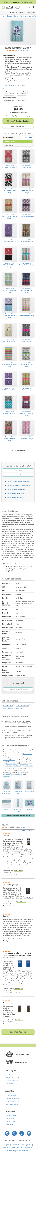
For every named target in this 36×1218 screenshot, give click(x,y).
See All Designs (11, 1116)
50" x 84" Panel (8, 705)
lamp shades (25, 773)
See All (15, 489)
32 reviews (24, 827)
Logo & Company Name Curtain (15, 993)
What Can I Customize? (18, 126)
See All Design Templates (17, 481)
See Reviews (22, 50)
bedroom (9, 764)
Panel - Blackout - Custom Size (12, 709)
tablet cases (17, 766)
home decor (24, 764)
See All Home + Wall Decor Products (17, 815)
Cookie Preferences (23, 1151)
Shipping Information (12, 1098)
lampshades (28, 766)
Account (14, 12)
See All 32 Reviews (18, 1032)
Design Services (11, 1122)
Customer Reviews (12, 1081)
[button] (33, 7)
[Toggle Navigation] (26, 7)
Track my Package (12, 1104)
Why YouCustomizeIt (12, 1078)
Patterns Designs (12, 141)
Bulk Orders (10, 1125)
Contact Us (18, 475)
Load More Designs (18, 450)
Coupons (7, 1145)
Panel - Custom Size (22, 705)
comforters (8, 766)
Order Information (11, 1095)
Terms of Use (16, 1145)
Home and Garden (9, 760)
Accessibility (10, 1151)
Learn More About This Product (15, 85)
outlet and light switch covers (12, 774)
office (14, 764)
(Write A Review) (27, 830)
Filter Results (18, 470)
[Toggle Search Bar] (29, 7)
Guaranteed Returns (12, 1101)
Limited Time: (18, 2)
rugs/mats (6, 776)
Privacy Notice (26, 1145)
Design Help (10, 1119)
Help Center (31, 12)
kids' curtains (27, 754)
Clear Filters (9, 145)
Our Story (9, 1075)
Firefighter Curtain (11, 906)
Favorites (22, 12)
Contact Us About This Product (18, 689)
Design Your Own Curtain (13, 874)
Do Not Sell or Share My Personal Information (17, 1148)
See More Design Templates (18, 485)
